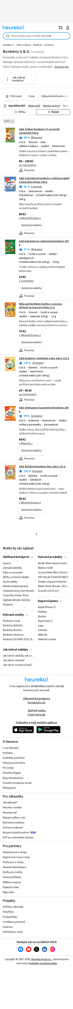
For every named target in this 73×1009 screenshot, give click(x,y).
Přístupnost (9, 788)
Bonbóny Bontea (12, 630)
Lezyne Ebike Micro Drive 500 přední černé (54, 572)
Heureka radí (10, 813)
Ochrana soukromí (13, 827)
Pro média (8, 768)
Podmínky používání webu (43, 963)
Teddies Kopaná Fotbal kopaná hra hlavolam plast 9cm (54, 582)
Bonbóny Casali (11, 621)
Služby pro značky (12, 872)
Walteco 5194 (45, 568)
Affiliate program (12, 882)
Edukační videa (11, 887)
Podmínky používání (13, 758)
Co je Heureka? (11, 748)
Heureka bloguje (12, 773)
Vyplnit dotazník (36, 715)
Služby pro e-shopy (13, 862)
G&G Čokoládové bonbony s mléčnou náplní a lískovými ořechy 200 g (44, 180)
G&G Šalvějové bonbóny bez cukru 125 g (42, 467)
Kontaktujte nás (37, 703)
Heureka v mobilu (12, 807)
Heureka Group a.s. (41, 959)
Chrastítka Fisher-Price (15, 595)
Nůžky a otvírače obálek (16, 577)
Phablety (8, 604)
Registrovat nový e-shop (16, 857)
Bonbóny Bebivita (13, 625)
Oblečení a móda (47, 639)
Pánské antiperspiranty (15, 586)
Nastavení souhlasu (13, 823)
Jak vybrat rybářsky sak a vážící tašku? (19, 656)
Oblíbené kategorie (16, 557)
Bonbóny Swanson (13, 635)
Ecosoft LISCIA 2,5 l (48, 591)
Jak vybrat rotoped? (14, 660)
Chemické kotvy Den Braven (18, 591)
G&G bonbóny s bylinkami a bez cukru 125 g (44, 358)
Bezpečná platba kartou (16, 832)
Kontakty (8, 753)
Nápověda (8, 892)
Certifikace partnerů (14, 922)
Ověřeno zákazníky (13, 907)
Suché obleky (10, 582)
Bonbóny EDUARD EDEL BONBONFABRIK (19, 639)
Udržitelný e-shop (13, 932)
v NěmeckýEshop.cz (30, 218)
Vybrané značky (13, 615)
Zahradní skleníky (12, 568)
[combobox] (36, 35)
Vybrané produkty (50, 557)
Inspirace (8, 927)
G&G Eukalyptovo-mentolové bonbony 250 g (44, 243)
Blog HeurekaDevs (13, 778)
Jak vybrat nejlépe (15, 649)
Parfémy (42, 612)
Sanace (7, 563)
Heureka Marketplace (14, 867)
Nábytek (42, 635)
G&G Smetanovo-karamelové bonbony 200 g (44, 409)
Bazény (42, 616)
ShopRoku (8, 912)
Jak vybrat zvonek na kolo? (17, 665)
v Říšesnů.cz (26, 443)
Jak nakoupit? (10, 802)
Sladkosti (37, 45)
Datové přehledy (12, 877)
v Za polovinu (26, 281)
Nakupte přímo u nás (14, 818)
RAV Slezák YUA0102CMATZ (53, 577)
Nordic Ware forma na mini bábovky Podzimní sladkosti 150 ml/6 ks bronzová (54, 563)
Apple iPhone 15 (47, 607)
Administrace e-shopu (15, 852)
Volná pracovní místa (14, 763)
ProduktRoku (10, 917)
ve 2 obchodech (27, 165)
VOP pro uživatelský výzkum (18, 837)
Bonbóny (49, 45)
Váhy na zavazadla (13, 572)
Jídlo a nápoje (23, 45)
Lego (41, 625)
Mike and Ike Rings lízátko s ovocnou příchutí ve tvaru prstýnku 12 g (40, 305)
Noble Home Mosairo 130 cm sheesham (54, 586)
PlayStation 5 (45, 621)
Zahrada (42, 630)
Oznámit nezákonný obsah (17, 783)
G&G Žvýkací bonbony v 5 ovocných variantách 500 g (36, 150)
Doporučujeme (48, 601)
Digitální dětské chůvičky (16, 600)
